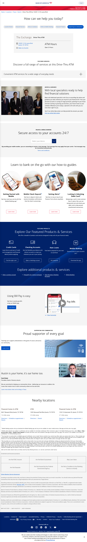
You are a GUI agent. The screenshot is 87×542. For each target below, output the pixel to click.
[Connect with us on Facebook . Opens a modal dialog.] (32, 527)
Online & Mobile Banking (47, 27)
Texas (15, 12)
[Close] (84, 537)
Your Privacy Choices (25, 519)
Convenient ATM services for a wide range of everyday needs (43, 74)
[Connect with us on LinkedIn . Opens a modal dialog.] (41, 527)
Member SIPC (20, 484)
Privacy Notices (50, 540)
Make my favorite (23, 48)
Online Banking (70, 275)
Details (3, 420)
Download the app (76, 260)
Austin (20, 12)
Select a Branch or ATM (77, 9)
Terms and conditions (44, 150)
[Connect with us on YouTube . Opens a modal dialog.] (55, 527)
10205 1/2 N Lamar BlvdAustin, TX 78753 (25, 44)
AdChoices (13, 519)
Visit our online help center (52, 113)
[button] (3, 3)
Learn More (11, 307)
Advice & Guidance (32, 27)
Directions (4, 418)
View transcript (51, 315)
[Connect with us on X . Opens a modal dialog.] (50, 527)
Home (3, 12)
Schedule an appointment (16, 418)
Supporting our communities (75, 27)
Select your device (38, 141)
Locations (9, 12)
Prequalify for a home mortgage (33, 275)
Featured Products (60, 27)
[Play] (62, 303)
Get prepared (54, 260)
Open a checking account (33, 260)
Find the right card (11, 260)
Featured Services (20, 27)
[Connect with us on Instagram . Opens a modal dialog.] (37, 527)
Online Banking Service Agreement (10, 474)
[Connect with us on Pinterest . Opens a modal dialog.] (46, 527)
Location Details (9, 27)
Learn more (11, 211)
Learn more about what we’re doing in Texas (13, 389)
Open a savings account (9, 275)
